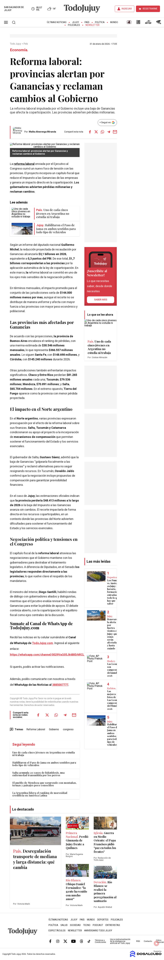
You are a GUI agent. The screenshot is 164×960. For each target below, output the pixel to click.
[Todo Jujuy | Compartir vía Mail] (115, 132)
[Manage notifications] (156, 943)
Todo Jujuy (15, 44)
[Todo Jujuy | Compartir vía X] (96, 132)
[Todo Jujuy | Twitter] (65, 941)
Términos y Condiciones (100, 941)
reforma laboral (24, 164)
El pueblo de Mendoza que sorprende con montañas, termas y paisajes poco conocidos (44, 784)
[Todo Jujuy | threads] (81, 941)
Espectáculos (57, 930)
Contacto (148, 941)
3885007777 (60, 685)
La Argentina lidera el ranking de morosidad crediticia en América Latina (39, 794)
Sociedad (75, 925)
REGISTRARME (150, 8)
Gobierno (54, 729)
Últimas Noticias (56, 22)
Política (100, 22)
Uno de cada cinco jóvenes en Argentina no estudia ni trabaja (43, 754)
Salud (64, 925)
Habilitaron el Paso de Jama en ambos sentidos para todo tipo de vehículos (44, 764)
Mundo (114, 22)
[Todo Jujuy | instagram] (58, 941)
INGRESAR (127, 8)
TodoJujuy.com (42, 643)
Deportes (102, 919)
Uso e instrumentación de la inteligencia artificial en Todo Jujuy (120, 941)
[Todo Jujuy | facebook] (50, 941)
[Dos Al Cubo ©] (146, 956)
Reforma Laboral (35, 729)
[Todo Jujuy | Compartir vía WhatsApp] (102, 132)
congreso (68, 729)
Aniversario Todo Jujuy (98, 930)
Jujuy (75, 22)
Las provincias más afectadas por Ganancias (42, 324)
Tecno (86, 925)
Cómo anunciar (160, 941)
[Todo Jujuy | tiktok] (89, 941)
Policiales (74, 25)
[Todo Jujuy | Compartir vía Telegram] (109, 132)
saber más (100, 299)
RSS (138, 941)
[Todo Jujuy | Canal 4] (128, 23)
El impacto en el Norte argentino (41, 409)
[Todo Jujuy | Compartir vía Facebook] (90, 132)
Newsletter (92, 25)
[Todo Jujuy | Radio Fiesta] (159, 23)
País (87, 22)
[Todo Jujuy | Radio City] (138, 23)
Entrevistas (113, 925)
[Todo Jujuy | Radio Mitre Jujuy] (148, 23)
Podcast (98, 925)
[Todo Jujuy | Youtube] (73, 941)
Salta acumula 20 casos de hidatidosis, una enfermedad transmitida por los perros (38, 774)
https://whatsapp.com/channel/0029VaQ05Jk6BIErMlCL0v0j (50, 655)
